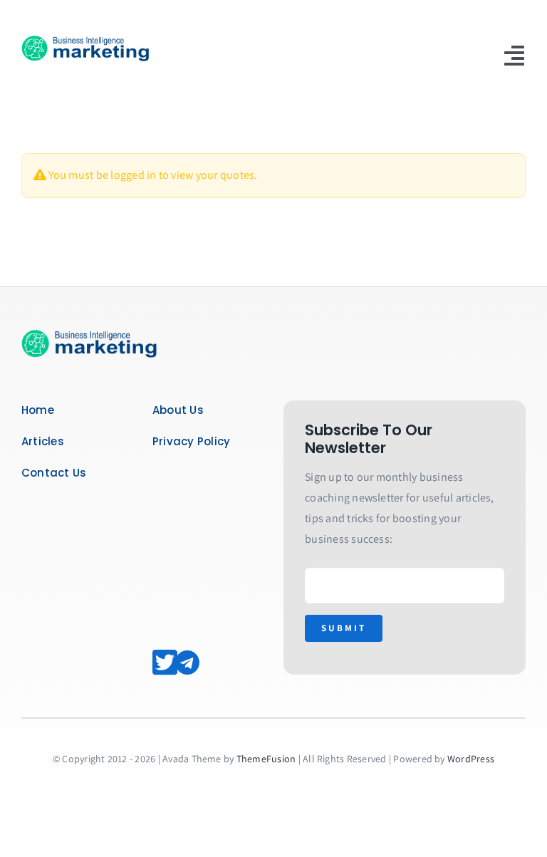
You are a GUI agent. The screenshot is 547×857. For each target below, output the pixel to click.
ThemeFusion (266, 758)
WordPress (470, 758)
